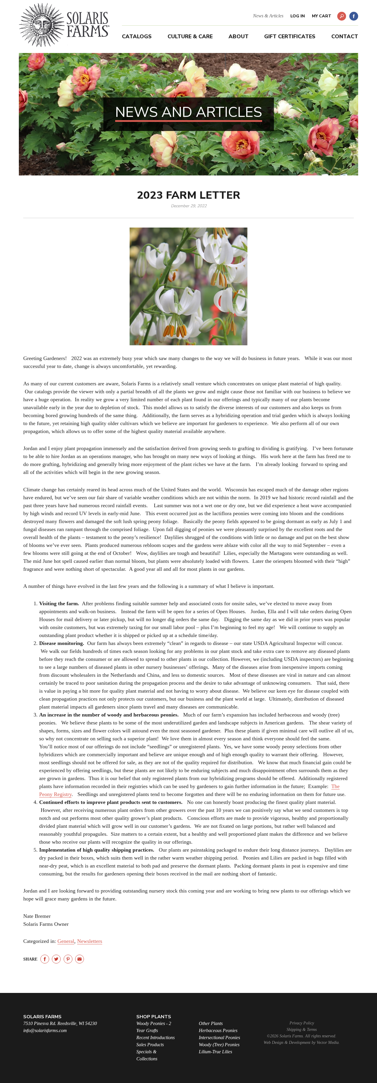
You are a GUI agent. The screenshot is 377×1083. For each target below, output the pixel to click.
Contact (344, 36)
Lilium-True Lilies (215, 1051)
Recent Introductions (155, 1037)
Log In (297, 16)
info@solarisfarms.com (45, 1030)
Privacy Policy (302, 1023)
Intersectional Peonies (219, 1037)
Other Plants (211, 1023)
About (239, 36)
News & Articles (268, 15)
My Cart (321, 16)
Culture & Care (190, 36)
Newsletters (89, 941)
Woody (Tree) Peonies (219, 1044)
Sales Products (150, 1044)
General (65, 941)
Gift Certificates (289, 36)
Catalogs (137, 36)
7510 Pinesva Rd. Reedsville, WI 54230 (60, 1023)
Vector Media (328, 1042)
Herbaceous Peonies (218, 1030)
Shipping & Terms (302, 1029)
